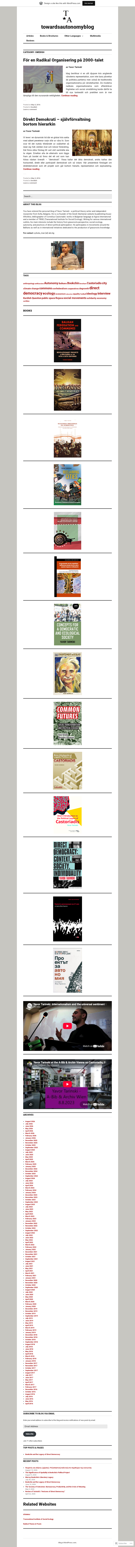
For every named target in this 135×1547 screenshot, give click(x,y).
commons (45, 288)
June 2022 (29, 1238)
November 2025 (31, 1143)
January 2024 (30, 1193)
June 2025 (29, 1155)
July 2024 (29, 1181)
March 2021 (29, 1273)
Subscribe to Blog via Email (39, 1413)
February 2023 (30, 1219)
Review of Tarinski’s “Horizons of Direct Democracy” (45, 1491)
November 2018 (31, 1337)
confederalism (59, 288)
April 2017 (29, 1382)
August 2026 (30, 1121)
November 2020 (31, 1283)
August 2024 (30, 1178)
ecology (49, 293)
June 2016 (29, 1399)
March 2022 (29, 1245)
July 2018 (29, 1347)
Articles (30, 36)
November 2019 (31, 1311)
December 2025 (31, 1140)
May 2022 (29, 1240)
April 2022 (29, 1242)
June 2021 (29, 1266)
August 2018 (30, 1344)
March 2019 (29, 1328)
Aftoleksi (26, 1514)
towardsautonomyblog (67, 27)
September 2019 (31, 1316)
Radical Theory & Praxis (32, 1524)
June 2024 (29, 1183)
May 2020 (29, 1297)
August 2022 (30, 1233)
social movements (75, 298)
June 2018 (29, 1349)
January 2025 (30, 1166)
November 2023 (31, 1197)
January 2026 (30, 1138)
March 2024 (29, 1188)
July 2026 (29, 1124)
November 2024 (31, 1171)
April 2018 (29, 1354)
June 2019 (29, 1321)
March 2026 (29, 1133)
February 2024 (30, 1190)
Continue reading (69, 95)
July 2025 (29, 1152)
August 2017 (30, 1373)
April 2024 (29, 1185)
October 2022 (30, 1228)
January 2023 (30, 1221)
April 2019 (29, 1325)
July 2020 (29, 1292)
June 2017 (29, 1378)
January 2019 (30, 1332)
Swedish (34, 107)
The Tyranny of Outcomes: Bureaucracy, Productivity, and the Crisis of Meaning (55, 1487)
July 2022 (29, 1235)
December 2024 (31, 1169)
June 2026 (29, 1126)
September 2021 (31, 1259)
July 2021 (29, 1264)
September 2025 (31, 1147)
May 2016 (29, 1401)
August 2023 (30, 1204)
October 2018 (30, 1340)
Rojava (59, 298)
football (83, 294)
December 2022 (31, 1223)
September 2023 (31, 1202)
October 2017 (30, 1368)
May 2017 (29, 1380)
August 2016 (30, 1394)
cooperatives (73, 288)
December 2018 (31, 1335)
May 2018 (29, 1351)
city (104, 283)
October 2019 (30, 1313)
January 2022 (30, 1249)
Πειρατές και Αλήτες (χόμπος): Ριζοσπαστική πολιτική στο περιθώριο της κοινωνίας (58, 1468)
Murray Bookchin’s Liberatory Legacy (39, 1477)
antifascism (39, 284)
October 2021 (30, 1257)
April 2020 (29, 1299)
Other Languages (72, 36)
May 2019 (29, 1323)
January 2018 (30, 1361)
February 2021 (30, 1276)
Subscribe (29, 1434)
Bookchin (73, 283)
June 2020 (29, 1295)
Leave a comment (30, 109)
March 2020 (29, 1302)
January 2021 (30, 1278)
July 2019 (29, 1318)
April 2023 (29, 1214)
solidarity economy (97, 298)
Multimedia (95, 36)
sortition (26, 301)
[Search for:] (67, 196)
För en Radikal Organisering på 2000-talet (63, 60)
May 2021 (29, 1268)
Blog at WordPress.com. (67, 1543)
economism (60, 294)
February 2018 (30, 1359)
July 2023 (29, 1207)
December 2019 (31, 1309)
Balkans (63, 283)
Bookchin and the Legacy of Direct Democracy (42, 1454)
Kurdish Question (32, 298)
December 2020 (31, 1280)
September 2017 (31, 1370)
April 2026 (29, 1131)
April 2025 (29, 1159)
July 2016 (29, 1396)
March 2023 (29, 1216)
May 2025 (29, 1157)
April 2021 (29, 1271)
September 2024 (31, 1176)
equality (76, 294)
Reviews (30, 40)
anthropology (28, 283)
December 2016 (31, 1389)
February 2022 (30, 1247)
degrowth (84, 288)
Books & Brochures (49, 36)
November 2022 (31, 1226)
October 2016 (30, 1392)
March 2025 (29, 1162)
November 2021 (31, 1254)
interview (104, 293)
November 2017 (31, 1366)
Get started (89, 3)
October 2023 (30, 1200)
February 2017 (30, 1387)
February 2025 (30, 1164)
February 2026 (30, 1136)
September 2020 (31, 1287)
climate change (31, 288)
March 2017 (29, 1385)
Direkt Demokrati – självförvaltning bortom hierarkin (56, 122)
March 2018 (29, 1356)
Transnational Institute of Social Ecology (38, 1519)
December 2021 (31, 1252)
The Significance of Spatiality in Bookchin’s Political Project (47, 1472)
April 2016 (29, 1404)
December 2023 (31, 1195)
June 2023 (29, 1209)
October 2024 (30, 1174)
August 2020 (30, 1290)
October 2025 (30, 1145)
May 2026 (29, 1129)
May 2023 (29, 1212)
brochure (83, 284)
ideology (91, 293)
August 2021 (30, 1261)
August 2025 (30, 1150)
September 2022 (31, 1230)
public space (48, 298)
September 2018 (31, 1342)
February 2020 (30, 1304)
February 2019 (30, 1330)
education (69, 294)
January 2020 (30, 1306)
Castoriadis (94, 283)
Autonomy (51, 283)
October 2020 (30, 1285)
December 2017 (31, 1363)
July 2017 (29, 1375)
